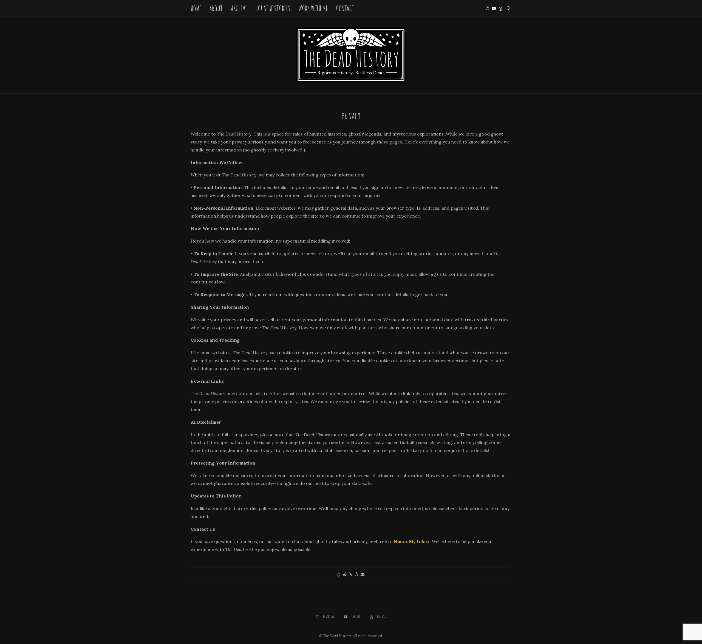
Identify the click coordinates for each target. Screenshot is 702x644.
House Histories (272, 8)
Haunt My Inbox (412, 541)
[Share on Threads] (356, 574)
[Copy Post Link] (350, 574)
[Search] (508, 8)
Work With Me (313, 8)
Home (196, 8)
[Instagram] (487, 8)
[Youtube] (494, 8)
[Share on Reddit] (345, 574)
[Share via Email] (362, 574)
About (216, 8)
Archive (239, 8)
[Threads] (500, 8)
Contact (345, 8)
